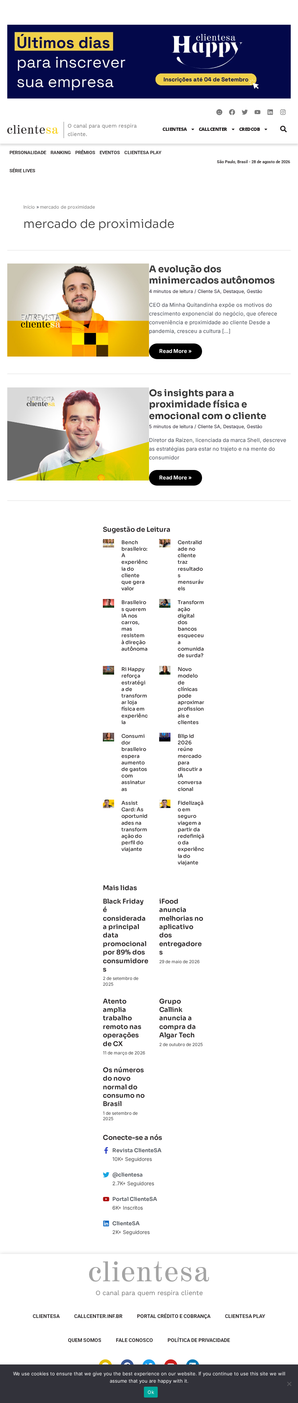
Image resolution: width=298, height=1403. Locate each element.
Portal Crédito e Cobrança (173, 1316)
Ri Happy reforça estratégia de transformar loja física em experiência (134, 695)
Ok (151, 1392)
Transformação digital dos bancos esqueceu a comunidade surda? (191, 629)
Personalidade (27, 152)
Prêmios (85, 152)
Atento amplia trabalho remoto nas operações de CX (122, 1022)
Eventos (110, 152)
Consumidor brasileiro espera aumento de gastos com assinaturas (134, 762)
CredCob (249, 129)
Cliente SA (209, 291)
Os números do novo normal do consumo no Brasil (124, 1087)
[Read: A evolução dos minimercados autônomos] (78, 309)
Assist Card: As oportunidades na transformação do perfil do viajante (134, 826)
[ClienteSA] (106, 1223)
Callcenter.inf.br (98, 1316)
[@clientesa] (106, 1174)
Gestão (254, 291)
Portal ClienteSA (134, 1199)
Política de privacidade (199, 1340)
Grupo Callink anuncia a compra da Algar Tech (177, 1018)
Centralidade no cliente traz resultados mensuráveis (191, 565)
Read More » (177, 348)
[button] (283, 129)
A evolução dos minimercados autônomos (212, 274)
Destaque (233, 291)
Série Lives (22, 170)
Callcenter (213, 129)
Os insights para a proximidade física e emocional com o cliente (207, 404)
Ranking (61, 152)
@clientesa (127, 1174)
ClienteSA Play (142, 152)
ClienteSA (174, 129)
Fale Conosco (134, 1340)
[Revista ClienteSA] (106, 1150)
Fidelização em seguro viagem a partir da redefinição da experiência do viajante (191, 833)
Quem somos (84, 1340)
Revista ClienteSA (136, 1150)
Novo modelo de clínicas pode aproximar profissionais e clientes (191, 695)
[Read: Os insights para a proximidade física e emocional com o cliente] (78, 433)
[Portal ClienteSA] (106, 1199)
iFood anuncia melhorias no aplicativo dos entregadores (181, 926)
